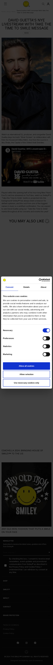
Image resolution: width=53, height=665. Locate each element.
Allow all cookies (26, 366)
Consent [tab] (9, 287)
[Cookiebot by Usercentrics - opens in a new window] (39, 280)
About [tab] (43, 287)
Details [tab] (26, 287)
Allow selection (27, 374)
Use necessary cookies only (26, 383)
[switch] (46, 338)
